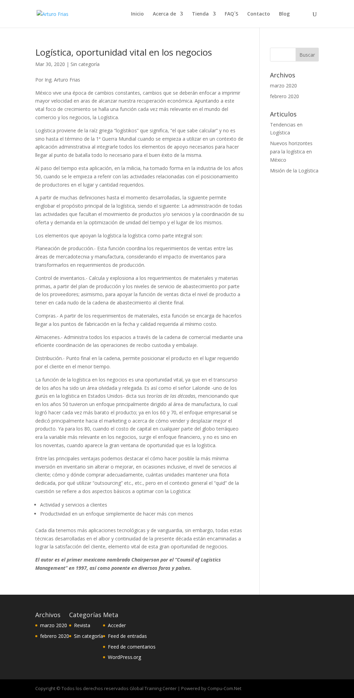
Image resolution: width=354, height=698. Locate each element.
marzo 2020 (283, 85)
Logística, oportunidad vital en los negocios (123, 52)
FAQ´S (231, 14)
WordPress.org (124, 657)
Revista (82, 625)
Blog (284, 14)
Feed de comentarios (132, 646)
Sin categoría (85, 64)
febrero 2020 (284, 96)
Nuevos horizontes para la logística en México (291, 151)
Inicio (137, 14)
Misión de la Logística (294, 170)
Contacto (258, 14)
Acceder (117, 625)
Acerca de (164, 14)
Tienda (200, 14)
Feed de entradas (127, 636)
